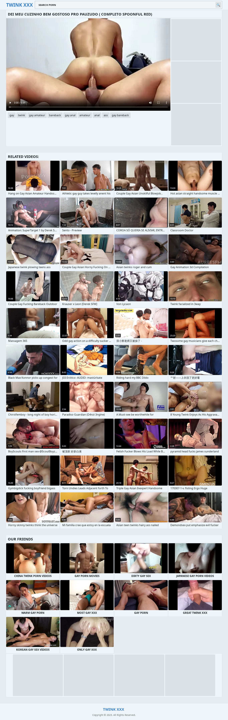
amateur (84, 115)
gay (12, 115)
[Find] (218, 5)
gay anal (70, 115)
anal (97, 115)
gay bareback (120, 115)
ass (106, 115)
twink (21, 115)
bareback (55, 115)
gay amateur (37, 115)
